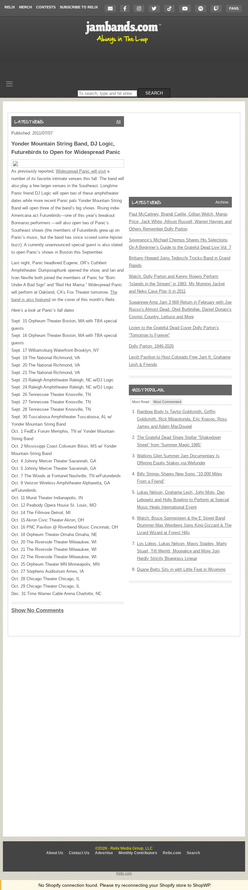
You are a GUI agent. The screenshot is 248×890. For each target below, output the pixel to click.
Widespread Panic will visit (81, 171)
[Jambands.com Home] (124, 44)
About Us (54, 853)
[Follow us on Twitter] (156, 8)
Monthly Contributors (138, 853)
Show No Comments (37, 610)
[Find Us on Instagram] (140, 8)
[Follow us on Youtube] (186, 8)
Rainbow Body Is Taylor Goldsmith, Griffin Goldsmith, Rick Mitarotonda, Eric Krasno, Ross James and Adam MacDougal (182, 419)
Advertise (104, 853)
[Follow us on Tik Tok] (171, 8)
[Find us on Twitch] (218, 8)
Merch (25, 7)
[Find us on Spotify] (202, 8)
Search (193, 853)
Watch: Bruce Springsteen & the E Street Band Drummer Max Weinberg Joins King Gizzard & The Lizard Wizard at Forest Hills (184, 525)
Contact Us (79, 853)
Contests (46, 7)
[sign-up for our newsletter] (112, 8)
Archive (222, 202)
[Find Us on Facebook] (126, 8)
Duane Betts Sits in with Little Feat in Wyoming (181, 569)
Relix (10, 7)
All (118, 121)
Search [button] (154, 93)
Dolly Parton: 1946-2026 (151, 346)
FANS (234, 8)
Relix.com (172, 853)
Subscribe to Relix (79, 7)
